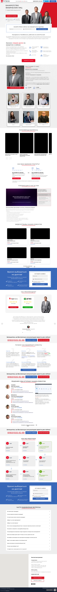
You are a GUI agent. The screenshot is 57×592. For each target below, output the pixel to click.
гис (30, 330)
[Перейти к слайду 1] (22, 332)
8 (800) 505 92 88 (35, 574)
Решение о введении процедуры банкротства (20, 421)
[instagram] (33, 584)
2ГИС (49, 353)
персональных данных (37, 496)
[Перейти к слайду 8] (27, 332)
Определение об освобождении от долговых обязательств (22, 402)
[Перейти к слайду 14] (31, 332)
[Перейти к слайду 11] (29, 332)
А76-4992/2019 (19, 417)
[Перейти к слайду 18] (34, 332)
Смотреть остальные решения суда (27, 425)
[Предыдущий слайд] (2, 324)
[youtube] (34, 584)
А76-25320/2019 (19, 397)
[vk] (31, 584)
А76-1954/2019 (19, 407)
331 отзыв (27, 303)
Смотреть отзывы (13, 307)
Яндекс (46, 353)
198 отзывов (13, 303)
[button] (52, 1)
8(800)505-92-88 (37, 1)
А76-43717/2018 (19, 387)
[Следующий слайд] (55, 324)
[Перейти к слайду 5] (25, 332)
